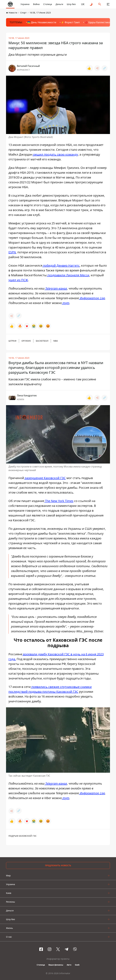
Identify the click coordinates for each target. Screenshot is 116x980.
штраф (12, 340)
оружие (26, 340)
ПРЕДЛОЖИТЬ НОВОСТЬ (58, 865)
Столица (47, 4)
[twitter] (58, 949)
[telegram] (66, 949)
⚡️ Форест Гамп (70, 22)
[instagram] (49, 949)
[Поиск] (100, 4)
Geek (77, 965)
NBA (55, 340)
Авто (69, 965)
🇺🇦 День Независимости (41, 22)
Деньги (59, 4)
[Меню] (108, 4)
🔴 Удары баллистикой (98, 22)
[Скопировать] (105, 68)
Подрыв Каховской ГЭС (22, 835)
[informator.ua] (10, 4)
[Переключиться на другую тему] (91, 4)
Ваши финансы (55, 965)
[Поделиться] (97, 68)
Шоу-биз (71, 4)
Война (36, 4)
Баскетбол (42, 340)
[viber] (75, 949)
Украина (25, 4)
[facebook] (41, 949)
